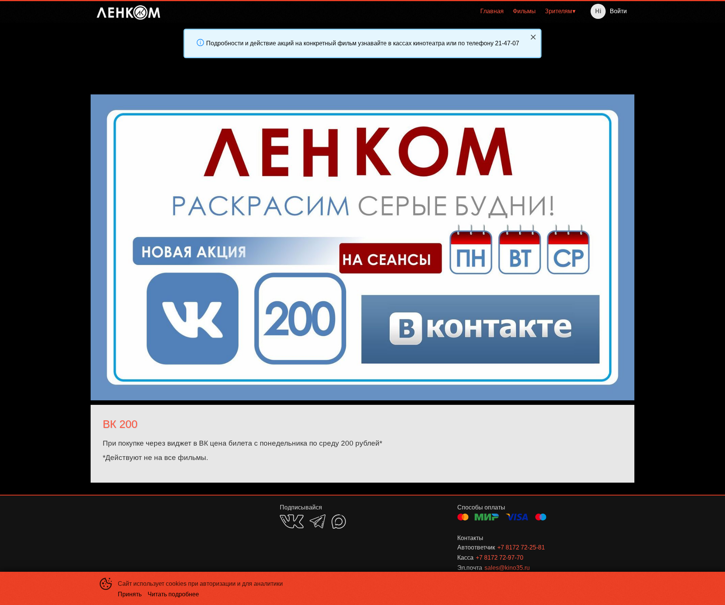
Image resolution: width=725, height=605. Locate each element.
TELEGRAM (317, 521)
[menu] (372, 11)
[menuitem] (492, 11)
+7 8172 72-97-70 (499, 557)
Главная (492, 11)
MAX (339, 521)
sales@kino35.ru (507, 568)
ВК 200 (120, 424)
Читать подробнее (173, 594)
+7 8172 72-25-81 (521, 547)
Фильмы (524, 11)
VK (292, 521)
